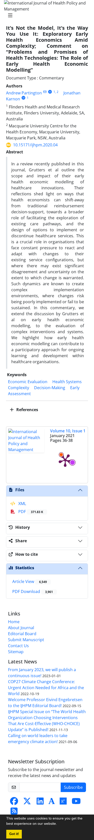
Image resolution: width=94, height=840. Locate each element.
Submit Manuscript (26, 639)
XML (21, 503)
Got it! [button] (14, 834)
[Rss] (14, 812)
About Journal (21, 627)
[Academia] (51, 802)
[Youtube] (76, 802)
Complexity (18, 387)
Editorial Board (22, 633)
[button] (58, 824)
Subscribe (73, 787)
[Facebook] (14, 802)
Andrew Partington (24, 93)
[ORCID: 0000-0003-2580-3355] (50, 92)
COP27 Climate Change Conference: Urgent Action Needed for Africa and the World (46, 687)
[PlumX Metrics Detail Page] (65, 460)
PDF (30, 511)
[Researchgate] (63, 802)
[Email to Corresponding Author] (45, 92)
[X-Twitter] (27, 802)
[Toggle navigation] (45, 15)
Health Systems (67, 381)
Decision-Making (49, 387)
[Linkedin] (40, 802)
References (26, 409)
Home (14, 621)
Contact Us (18, 645)
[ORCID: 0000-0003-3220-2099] (23, 98)
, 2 (56, 92)
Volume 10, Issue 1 (67, 431)
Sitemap (16, 651)
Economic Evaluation (27, 381)
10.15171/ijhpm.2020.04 (35, 145)
